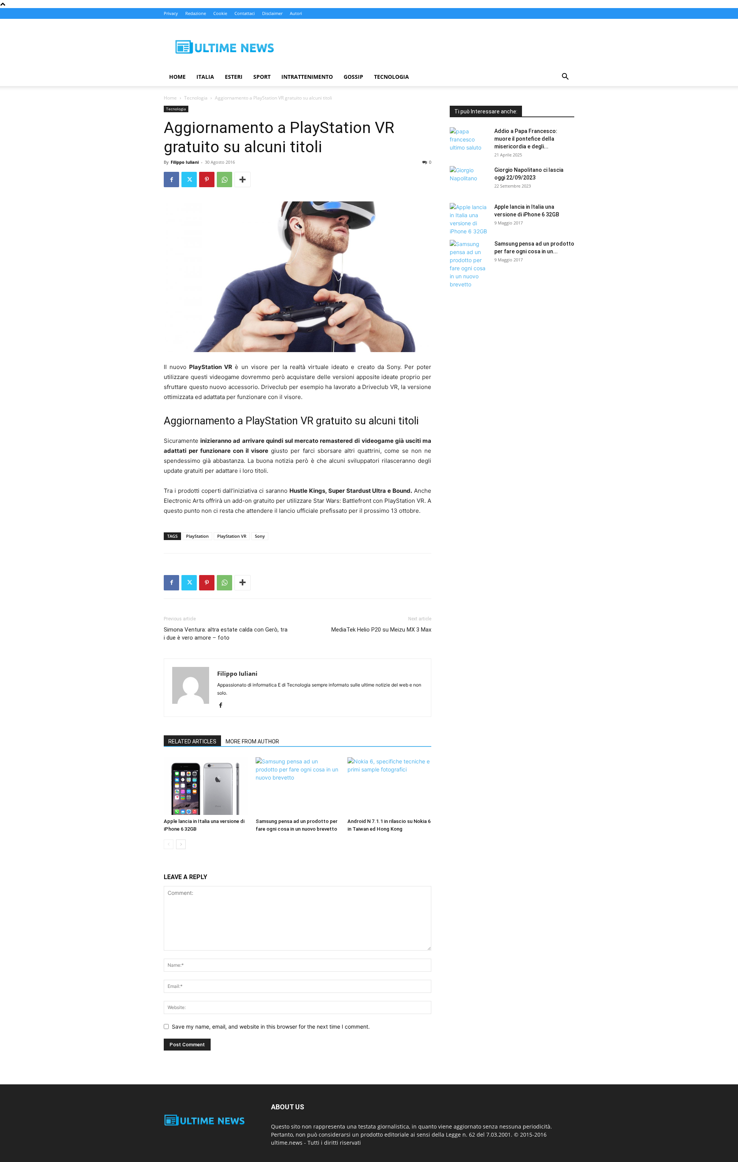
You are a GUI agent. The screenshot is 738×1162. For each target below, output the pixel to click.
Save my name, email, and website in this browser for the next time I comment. (271, 1026)
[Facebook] (171, 179)
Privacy (171, 13)
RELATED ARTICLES (192, 741)
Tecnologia (391, 76)
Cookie (220, 13)
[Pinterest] (206, 179)
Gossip (353, 76)
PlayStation (197, 536)
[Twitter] (189, 179)
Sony (260, 536)
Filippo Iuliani (185, 162)
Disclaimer (272, 13)
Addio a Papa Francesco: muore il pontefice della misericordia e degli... (525, 139)
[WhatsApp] (224, 179)
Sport (262, 76)
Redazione (195, 13)
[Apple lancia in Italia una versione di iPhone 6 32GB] (206, 786)
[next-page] (181, 844)
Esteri (234, 76)
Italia (205, 76)
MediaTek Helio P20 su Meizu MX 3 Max (381, 629)
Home (177, 76)
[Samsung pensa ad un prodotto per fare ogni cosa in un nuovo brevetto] (297, 786)
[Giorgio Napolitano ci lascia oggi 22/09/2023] (469, 179)
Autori (296, 13)
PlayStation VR (231, 536)
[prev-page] (168, 844)
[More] (242, 179)
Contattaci (244, 13)
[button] (565, 77)
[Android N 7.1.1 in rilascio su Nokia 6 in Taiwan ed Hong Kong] (389, 786)
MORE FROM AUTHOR (252, 741)
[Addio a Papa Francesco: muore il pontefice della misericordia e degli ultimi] (469, 140)
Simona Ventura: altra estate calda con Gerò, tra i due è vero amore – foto (226, 633)
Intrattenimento (307, 76)
